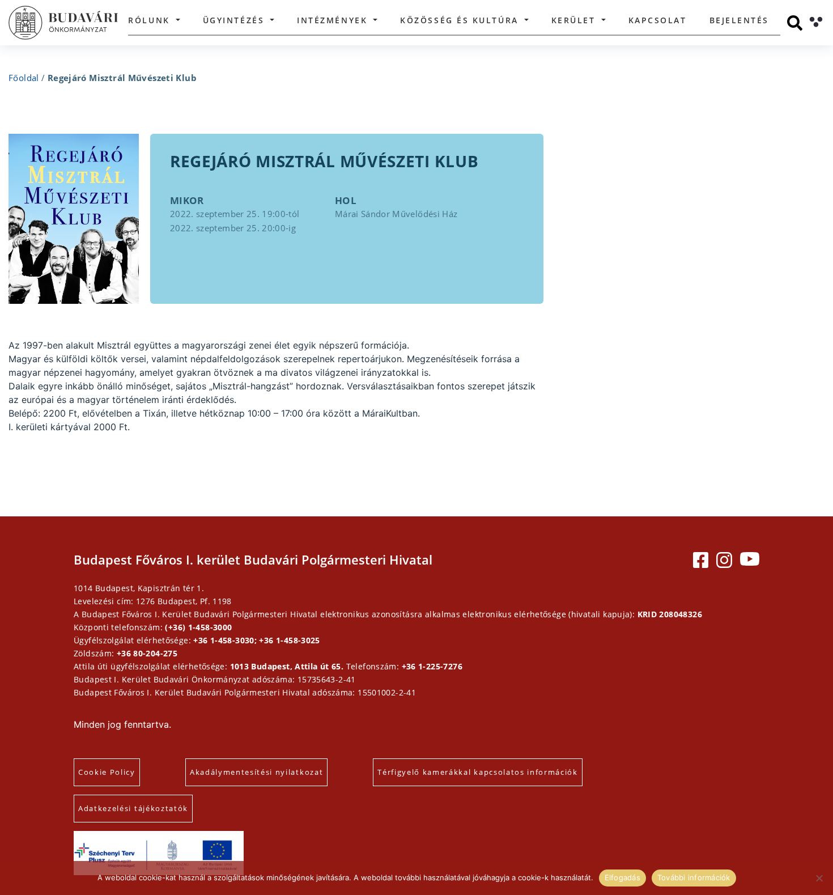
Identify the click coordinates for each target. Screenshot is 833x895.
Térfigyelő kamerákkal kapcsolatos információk (477, 772)
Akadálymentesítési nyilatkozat (256, 772)
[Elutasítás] (818, 878)
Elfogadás (622, 877)
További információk (693, 877)
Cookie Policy (106, 772)
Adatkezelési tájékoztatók (133, 808)
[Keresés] (794, 23)
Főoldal (23, 77)
